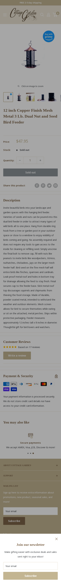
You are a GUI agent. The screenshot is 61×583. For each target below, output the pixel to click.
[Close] (56, 538)
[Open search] (42, 15)
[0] (55, 15)
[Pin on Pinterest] (43, 185)
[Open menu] (5, 15)
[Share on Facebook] (37, 185)
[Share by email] (55, 185)
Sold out (30, 172)
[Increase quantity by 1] (40, 160)
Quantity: (8, 160)
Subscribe (31, 576)
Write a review (17, 355)
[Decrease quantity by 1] (19, 160)
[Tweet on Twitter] (49, 185)
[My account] (48, 15)
